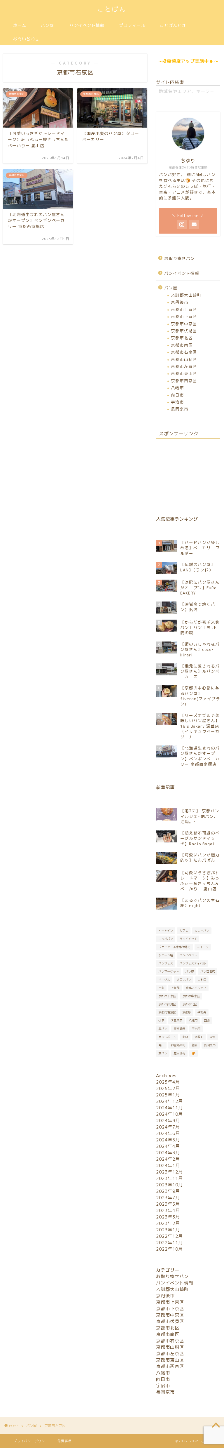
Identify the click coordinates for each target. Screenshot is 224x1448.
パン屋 (47, 25)
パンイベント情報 (86, 25)
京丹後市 (179, 302)
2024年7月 (168, 1127)
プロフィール (132, 25)
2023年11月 (169, 1178)
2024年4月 (168, 1146)
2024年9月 (168, 1120)
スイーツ (203, 947)
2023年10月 (169, 1185)
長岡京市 (179, 409)
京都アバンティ (196, 988)
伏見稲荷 (176, 1020)
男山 (161, 1045)
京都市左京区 (184, 366)
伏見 (161, 1020)
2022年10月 (169, 1249)
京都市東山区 (184, 373)
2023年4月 (168, 1210)
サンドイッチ (188, 939)
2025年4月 (168, 1082)
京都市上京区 (184, 309)
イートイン (165, 931)
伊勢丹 (201, 1012)
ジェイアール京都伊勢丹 (174, 947)
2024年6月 (168, 1133)
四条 (207, 1020)
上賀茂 (175, 988)
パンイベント (188, 955)
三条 (161, 988)
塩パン (162, 1029)
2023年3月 (168, 1217)
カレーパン (202, 931)
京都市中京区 (184, 323)
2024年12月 (169, 1101)
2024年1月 (168, 1165)
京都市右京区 (184, 352)
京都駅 (186, 1012)
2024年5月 (168, 1140)
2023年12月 (169, 1172)
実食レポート (167, 1037)
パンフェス (165, 963)
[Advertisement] (188, 472)
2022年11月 (169, 1243)
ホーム (19, 25)
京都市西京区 (184, 380)
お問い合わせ (26, 38)
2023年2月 (168, 1223)
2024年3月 (168, 1153)
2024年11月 (169, 1108)
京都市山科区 (184, 359)
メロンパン (183, 980)
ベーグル (164, 980)
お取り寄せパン (179, 258)
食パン (162, 1053)
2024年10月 (169, 1114)
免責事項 (64, 1441)
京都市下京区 (184, 316)
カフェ (183, 931)
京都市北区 (182, 337)
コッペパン (165, 939)
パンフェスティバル (192, 963)
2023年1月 (168, 1230)
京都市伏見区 (184, 330)
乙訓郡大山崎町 (186, 295)
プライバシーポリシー (30, 1441)
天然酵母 (179, 1029)
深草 (213, 1037)
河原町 (199, 1037)
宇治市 (177, 402)
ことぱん (112, 9)
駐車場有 (179, 1053)
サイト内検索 (170, 82)
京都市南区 (182, 345)
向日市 (177, 395)
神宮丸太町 (178, 1045)
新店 (185, 1037)
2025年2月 (168, 1088)
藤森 (194, 1045)
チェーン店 (165, 955)
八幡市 (177, 387)
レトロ (201, 980)
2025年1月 (168, 1095)
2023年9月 (168, 1191)
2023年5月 (168, 1204)
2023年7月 (168, 1198)
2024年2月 (168, 1159)
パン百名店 (207, 971)
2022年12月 (169, 1236)
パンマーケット (168, 971)
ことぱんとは (173, 25)
